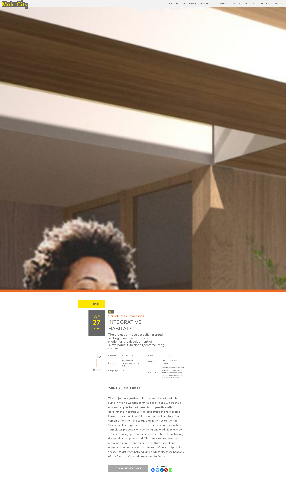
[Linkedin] (162, 470)
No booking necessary (128, 468)
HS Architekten (128, 388)
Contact (265, 3)
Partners (205, 3)
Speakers (221, 3)
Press (236, 3)
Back (96, 304)
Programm (189, 3)
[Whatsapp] (170, 470)
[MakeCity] (15, 4)
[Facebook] (153, 470)
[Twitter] (157, 470)
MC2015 (249, 3)
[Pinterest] (166, 470)
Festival (173, 3)
